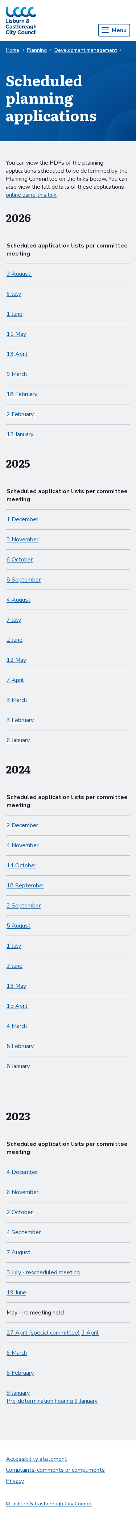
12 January (21, 434)
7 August (18, 1252)
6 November (22, 1192)
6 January (18, 740)
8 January (18, 1066)
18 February (22, 394)
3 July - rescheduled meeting (43, 1272)
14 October (21, 865)
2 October (20, 1212)
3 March (17, 700)
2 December (22, 825)
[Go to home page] (21, 20)
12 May (16, 660)
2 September (24, 906)
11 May (16, 334)
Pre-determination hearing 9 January (52, 1401)
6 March (17, 1353)
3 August (19, 274)
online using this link (31, 195)
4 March (17, 1026)
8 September (24, 580)
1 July (14, 946)
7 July (14, 620)
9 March (17, 374)
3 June (14, 966)
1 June (14, 314)
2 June (14, 640)
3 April (90, 1333)
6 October (20, 560)
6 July (14, 294)
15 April (17, 1006)
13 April (17, 354)
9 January (18, 1393)
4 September (24, 1232)
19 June (16, 1293)
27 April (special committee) (43, 1333)
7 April (15, 680)
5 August (18, 926)
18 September (25, 886)
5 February (20, 1046)
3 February (20, 720)
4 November (22, 845)
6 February (20, 1373)
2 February (21, 414)
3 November (22, 539)
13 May (16, 986)
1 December (23, 519)
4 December (22, 1172)
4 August (18, 600)
